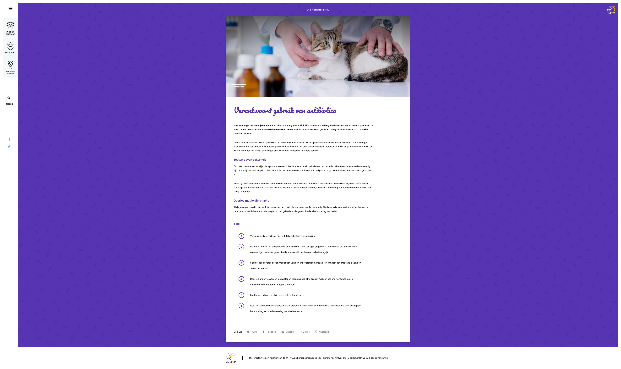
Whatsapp (324, 331)
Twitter (254, 331)
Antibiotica (239, 87)
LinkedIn (290, 331)
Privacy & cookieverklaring (374, 358)
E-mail (306, 331)
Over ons (341, 358)
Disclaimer (353, 358)
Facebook (272, 331)
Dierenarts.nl (318, 9)
